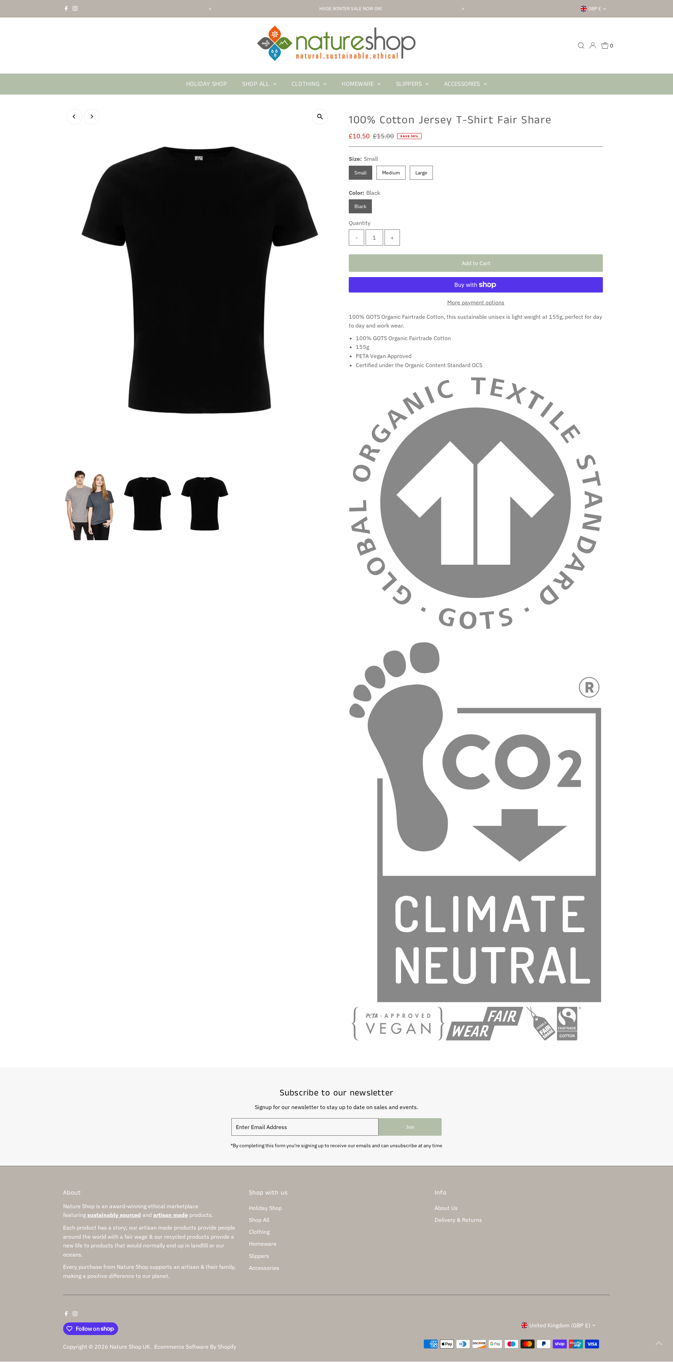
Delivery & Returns (458, 1219)
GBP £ (595, 9)
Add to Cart (476, 263)
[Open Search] (581, 45)
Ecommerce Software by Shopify (195, 1346)
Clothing (306, 84)
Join (410, 1127)
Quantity (360, 222)
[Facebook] (66, 8)
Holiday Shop (206, 84)
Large (421, 173)
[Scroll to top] (659, 1343)
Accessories (463, 84)
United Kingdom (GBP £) (559, 1325)
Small (360, 173)
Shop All (256, 84)
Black (360, 206)
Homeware (358, 84)
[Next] (463, 9)
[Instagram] (75, 8)
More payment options (475, 302)
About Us (446, 1207)
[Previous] (210, 9)
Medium (391, 173)
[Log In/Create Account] (593, 45)
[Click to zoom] (320, 117)
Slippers (410, 84)
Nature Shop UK (130, 1346)
